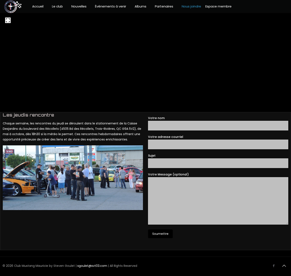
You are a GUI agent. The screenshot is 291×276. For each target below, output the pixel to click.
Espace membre (218, 6)
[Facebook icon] (273, 265)
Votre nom (156, 118)
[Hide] (276, 27)
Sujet (152, 155)
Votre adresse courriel (165, 137)
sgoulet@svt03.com (92, 266)
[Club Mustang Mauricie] (13, 6)
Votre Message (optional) (168, 174)
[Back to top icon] (283, 265)
